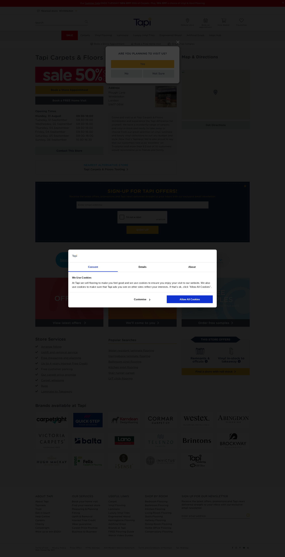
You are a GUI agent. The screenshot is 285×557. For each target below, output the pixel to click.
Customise (140, 299)
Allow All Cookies (190, 299)
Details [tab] (143, 266)
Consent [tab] (93, 266)
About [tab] (192, 266)
